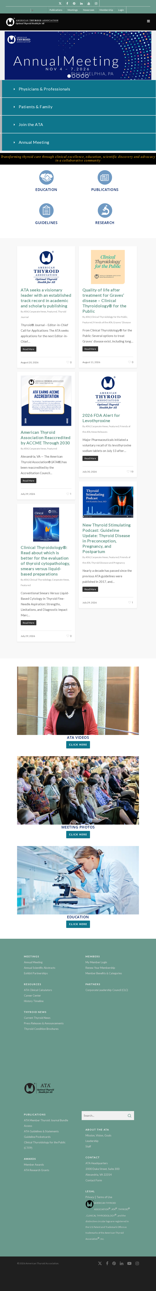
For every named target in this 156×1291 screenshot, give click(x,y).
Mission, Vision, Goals (98, 1135)
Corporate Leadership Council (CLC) (107, 990)
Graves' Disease (122, 322)
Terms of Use (104, 1197)
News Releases (99, 431)
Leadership (92, 1141)
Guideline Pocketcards (37, 1136)
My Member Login (96, 962)
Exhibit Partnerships (36, 973)
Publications (56, 10)
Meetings (73, 10)
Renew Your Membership (100, 967)
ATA (26, 311)
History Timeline (33, 1001)
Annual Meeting (33, 962)
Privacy (90, 1197)
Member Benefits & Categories (104, 973)
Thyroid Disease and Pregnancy (108, 562)
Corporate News (37, 311)
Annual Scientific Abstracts (39, 967)
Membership (106, 10)
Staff (88, 1146)
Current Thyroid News (37, 1017)
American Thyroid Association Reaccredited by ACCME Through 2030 (45, 437)
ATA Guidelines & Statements (41, 1131)
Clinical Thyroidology (40, 579)
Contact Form (94, 1180)
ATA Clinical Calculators (38, 990)
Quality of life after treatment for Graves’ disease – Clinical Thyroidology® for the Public (104, 300)
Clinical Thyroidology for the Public (109, 317)
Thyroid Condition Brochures (41, 1028)
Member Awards (34, 1164)
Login (121, 10)
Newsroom (88, 10)
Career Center (32, 995)
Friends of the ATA (102, 322)
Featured (52, 311)
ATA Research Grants (36, 1170)
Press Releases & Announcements (44, 1023)
